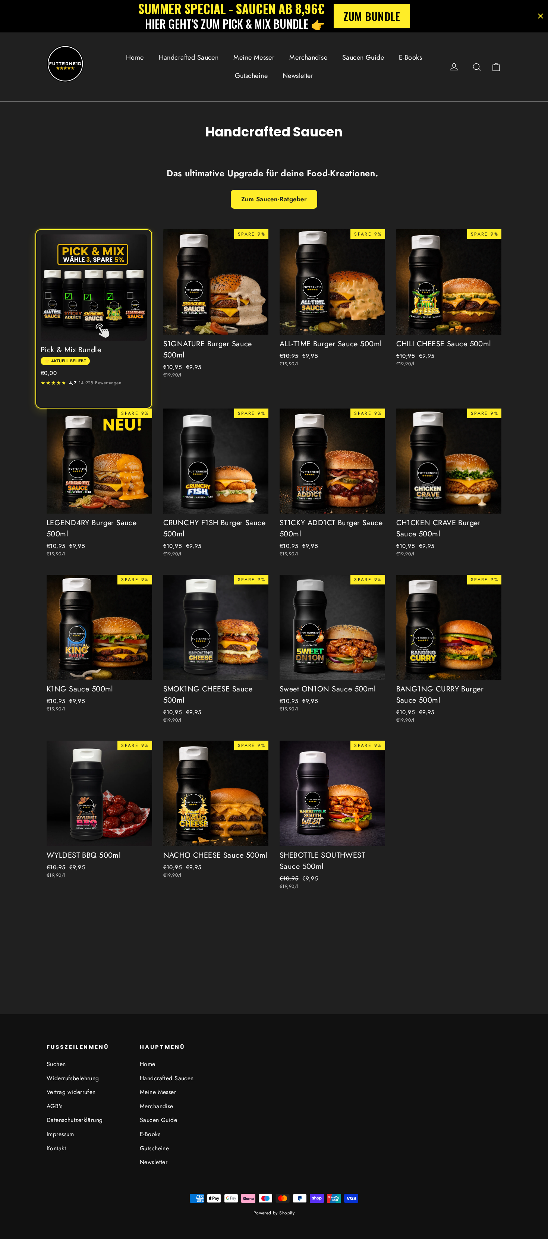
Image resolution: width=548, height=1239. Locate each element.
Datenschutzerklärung (75, 1120)
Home (135, 57)
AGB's (54, 1106)
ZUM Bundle (371, 16)
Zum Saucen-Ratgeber (274, 199)
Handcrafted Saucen (189, 57)
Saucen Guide (363, 57)
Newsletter (298, 76)
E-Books (410, 57)
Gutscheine (251, 76)
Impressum (60, 1134)
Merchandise (308, 57)
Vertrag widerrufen (71, 1092)
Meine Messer (253, 57)
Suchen (56, 1064)
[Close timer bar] (541, 16)
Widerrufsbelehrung (73, 1078)
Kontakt (56, 1148)
